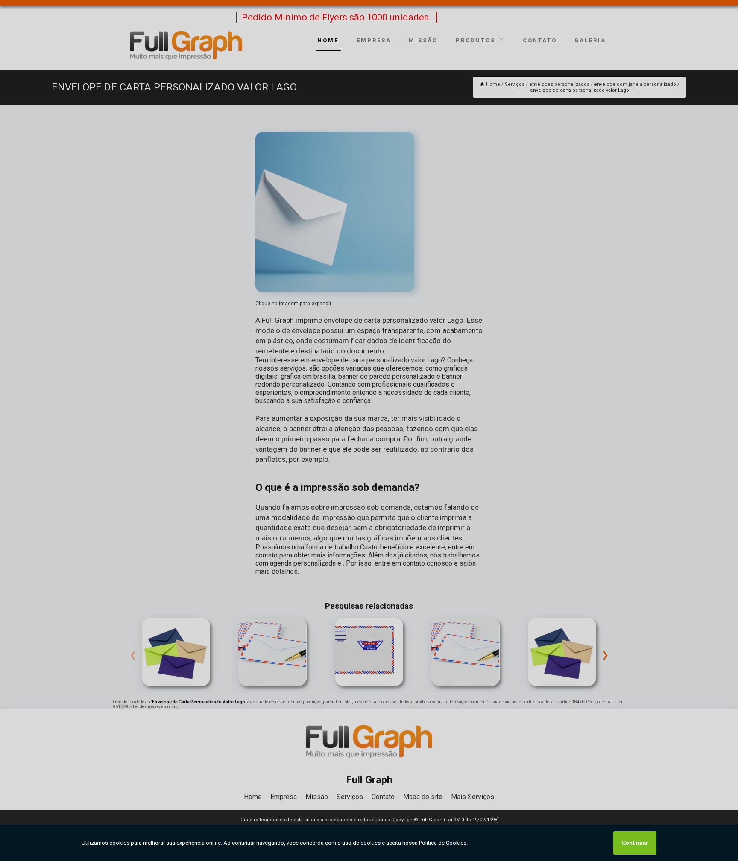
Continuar (635, 843)
